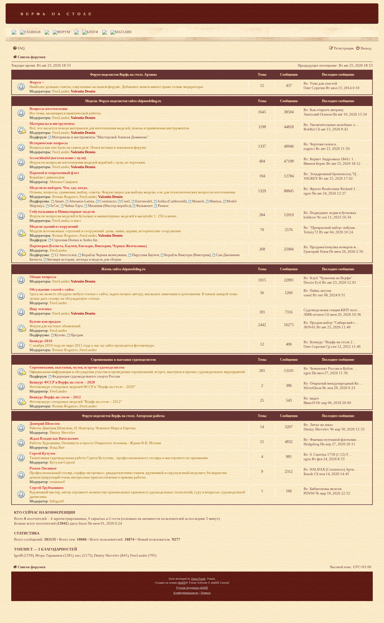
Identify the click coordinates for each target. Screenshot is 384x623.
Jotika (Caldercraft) (172, 201)
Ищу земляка (41, 309)
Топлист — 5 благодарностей (45, 549)
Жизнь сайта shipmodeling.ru (123, 269)
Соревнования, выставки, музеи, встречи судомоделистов (77, 367)
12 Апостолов (65, 255)
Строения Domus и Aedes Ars (75, 240)
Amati (59, 201)
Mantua (215, 201)
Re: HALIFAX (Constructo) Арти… (331, 469)
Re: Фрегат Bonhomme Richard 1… (331, 189)
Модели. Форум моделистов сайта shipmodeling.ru (123, 101)
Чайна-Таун (73, 206)
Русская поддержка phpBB (192, 587)
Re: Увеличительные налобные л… (331, 125)
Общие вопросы (43, 277)
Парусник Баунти (145, 255)
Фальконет (144, 206)
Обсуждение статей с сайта (52, 289)
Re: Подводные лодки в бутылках (330, 213)
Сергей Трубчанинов (47, 488)
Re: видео (311, 398)
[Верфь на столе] (56, 13)
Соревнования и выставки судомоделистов (123, 360)
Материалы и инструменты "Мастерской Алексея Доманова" (100, 137)
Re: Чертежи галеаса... (321, 144)
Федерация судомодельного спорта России (86, 376)
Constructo (108, 201)
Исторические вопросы (49, 143)
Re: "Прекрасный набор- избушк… (331, 227)
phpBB (182, 582)
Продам (77, 335)
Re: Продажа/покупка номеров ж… (332, 247)
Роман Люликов (43, 468)
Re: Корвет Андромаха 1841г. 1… (330, 159)
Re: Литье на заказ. (318, 425)
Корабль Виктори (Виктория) (187, 255)
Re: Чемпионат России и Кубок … (330, 368)
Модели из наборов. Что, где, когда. (59, 188)
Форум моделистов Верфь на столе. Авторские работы (123, 416)
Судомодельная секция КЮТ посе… (332, 310)
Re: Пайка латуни (317, 290)
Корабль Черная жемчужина (104, 255)
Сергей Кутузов (42, 453)
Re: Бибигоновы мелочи (323, 489)
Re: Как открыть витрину (324, 110)
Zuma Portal (198, 578)
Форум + (37, 82)
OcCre (54, 206)
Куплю (60, 335)
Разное (163, 206)
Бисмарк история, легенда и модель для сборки (84, 259)
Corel (125, 201)
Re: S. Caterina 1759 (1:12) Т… (328, 454)
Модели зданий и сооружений (54, 226)
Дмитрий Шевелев (45, 423)
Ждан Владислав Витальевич (54, 438)
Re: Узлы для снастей (320, 83)
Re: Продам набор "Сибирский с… (331, 322)
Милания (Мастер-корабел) (109, 206)
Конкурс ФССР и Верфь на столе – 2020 (62, 382)
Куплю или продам (45, 321)
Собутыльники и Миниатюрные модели (62, 211)
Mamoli (198, 201)
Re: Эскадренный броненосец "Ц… (332, 174)
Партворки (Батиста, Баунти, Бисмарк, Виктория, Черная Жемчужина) (88, 246)
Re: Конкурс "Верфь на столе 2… (330, 342)
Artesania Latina (81, 201)
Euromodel (143, 201)
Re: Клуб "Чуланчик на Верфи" (328, 278)
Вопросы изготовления (48, 109)
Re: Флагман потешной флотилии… (332, 439)
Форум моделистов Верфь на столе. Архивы (123, 74)
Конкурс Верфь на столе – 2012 (55, 397)
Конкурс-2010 (41, 341)
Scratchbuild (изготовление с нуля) (58, 158)
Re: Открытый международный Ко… (333, 383)
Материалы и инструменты (52, 123)
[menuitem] (18, 48)
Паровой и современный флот (54, 173)
